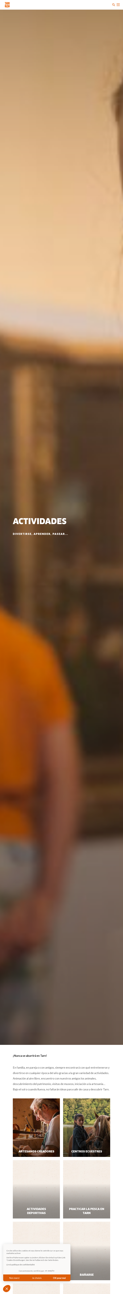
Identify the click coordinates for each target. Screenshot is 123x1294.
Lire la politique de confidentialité (20, 1264)
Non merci (14, 1278)
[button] (7, 1288)
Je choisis (37, 1278)
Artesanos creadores (36, 1151)
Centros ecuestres (86, 1151)
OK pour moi (59, 1278)
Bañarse (87, 1274)
